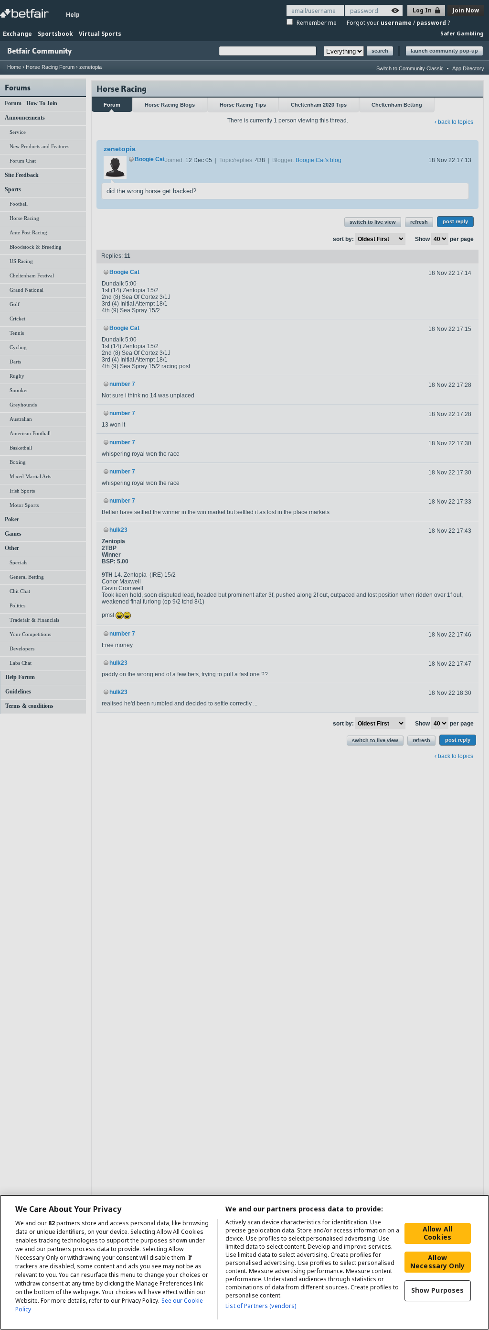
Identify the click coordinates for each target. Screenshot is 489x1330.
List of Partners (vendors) (260, 1306)
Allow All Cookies (437, 1233)
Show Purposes (437, 1290)
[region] (244, 1262)
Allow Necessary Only (437, 1261)
